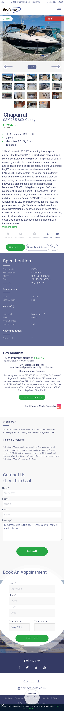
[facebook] (19, 667)
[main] (12, 10)
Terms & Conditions (21, 698)
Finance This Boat (32, 397)
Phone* (5, 499)
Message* (7, 520)
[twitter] (27, 667)
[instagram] (36, 667)
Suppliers (46, 698)
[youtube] (44, 667)
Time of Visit (40, 621)
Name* (5, 488)
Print (54, 247)
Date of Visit (15, 621)
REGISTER (36, 2)
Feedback (8, 698)
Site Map (56, 698)
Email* (5, 510)
